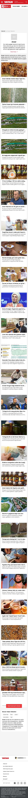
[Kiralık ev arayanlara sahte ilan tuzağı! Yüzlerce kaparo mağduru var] (14, 453)
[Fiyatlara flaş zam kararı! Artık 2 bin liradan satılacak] (14, 555)
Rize (11, 714)
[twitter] (21, 783)
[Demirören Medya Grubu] (20, 758)
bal (11, 717)
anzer (16, 714)
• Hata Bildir (13, 796)
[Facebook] (18, 783)
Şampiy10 (5, 779)
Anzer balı (5, 714)
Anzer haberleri (11, 31)
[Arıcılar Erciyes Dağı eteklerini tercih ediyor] (14, 376)
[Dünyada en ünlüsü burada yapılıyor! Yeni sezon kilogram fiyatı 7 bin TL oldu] (14, 121)
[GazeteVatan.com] (5, 758)
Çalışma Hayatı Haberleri (8, 771)
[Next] (15, 783)
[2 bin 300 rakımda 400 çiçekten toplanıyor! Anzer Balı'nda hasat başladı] (14, 325)
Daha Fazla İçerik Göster (14, 706)
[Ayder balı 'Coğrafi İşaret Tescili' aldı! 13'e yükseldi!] (14, 607)
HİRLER (5, 6)
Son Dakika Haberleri (8, 766)
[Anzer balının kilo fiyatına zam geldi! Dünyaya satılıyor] (14, 479)
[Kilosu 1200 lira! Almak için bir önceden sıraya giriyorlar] (14, 658)
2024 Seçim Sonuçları (8, 768)
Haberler (3, 31)
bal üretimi (5, 717)
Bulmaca (5, 776)
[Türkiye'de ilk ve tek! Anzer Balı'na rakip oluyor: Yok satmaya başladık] (14, 427)
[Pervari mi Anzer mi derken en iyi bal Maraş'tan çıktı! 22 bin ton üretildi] (14, 274)
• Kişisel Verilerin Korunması (19, 795)
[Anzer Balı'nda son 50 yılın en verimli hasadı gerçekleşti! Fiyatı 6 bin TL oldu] (14, 197)
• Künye (11, 795)
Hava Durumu (6, 774)
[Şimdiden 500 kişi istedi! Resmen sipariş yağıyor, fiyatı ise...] (14, 683)
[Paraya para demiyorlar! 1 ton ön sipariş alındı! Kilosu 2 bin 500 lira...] (14, 530)
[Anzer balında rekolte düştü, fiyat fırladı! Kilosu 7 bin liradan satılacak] (14, 69)
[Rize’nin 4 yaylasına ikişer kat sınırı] (14, 504)
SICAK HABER (16, 6)
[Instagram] (25, 783)
